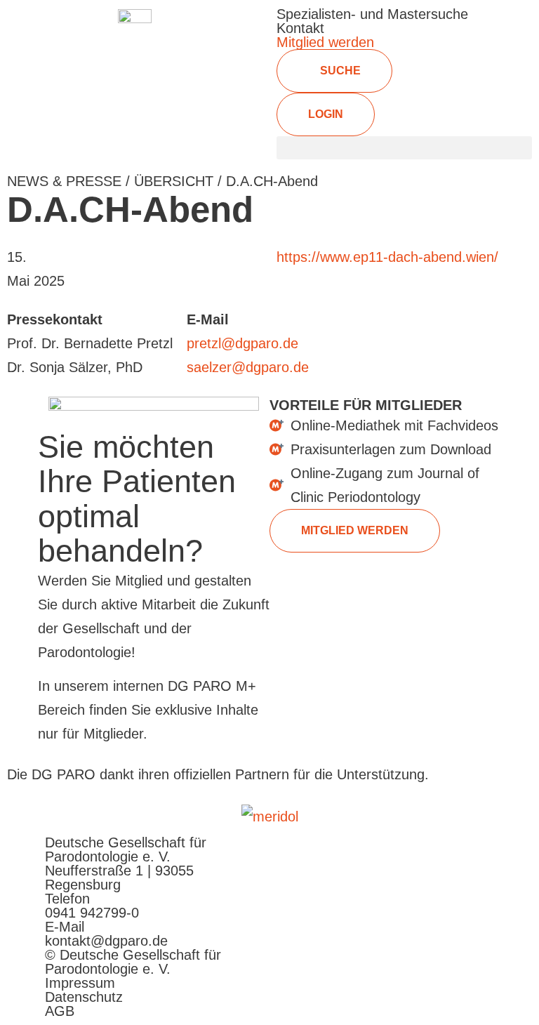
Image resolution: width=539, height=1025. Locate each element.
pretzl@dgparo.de (242, 343)
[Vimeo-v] (366, 853)
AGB (59, 1011)
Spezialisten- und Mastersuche (372, 14)
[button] (404, 147)
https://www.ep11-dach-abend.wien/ (387, 257)
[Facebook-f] (294, 853)
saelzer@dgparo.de (248, 367)
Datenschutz (84, 997)
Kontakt (300, 28)
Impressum (80, 983)
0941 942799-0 (92, 912)
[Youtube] (330, 853)
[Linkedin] (439, 853)
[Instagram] (475, 853)
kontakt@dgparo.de (106, 940)
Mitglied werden (325, 42)
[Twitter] (402, 853)
